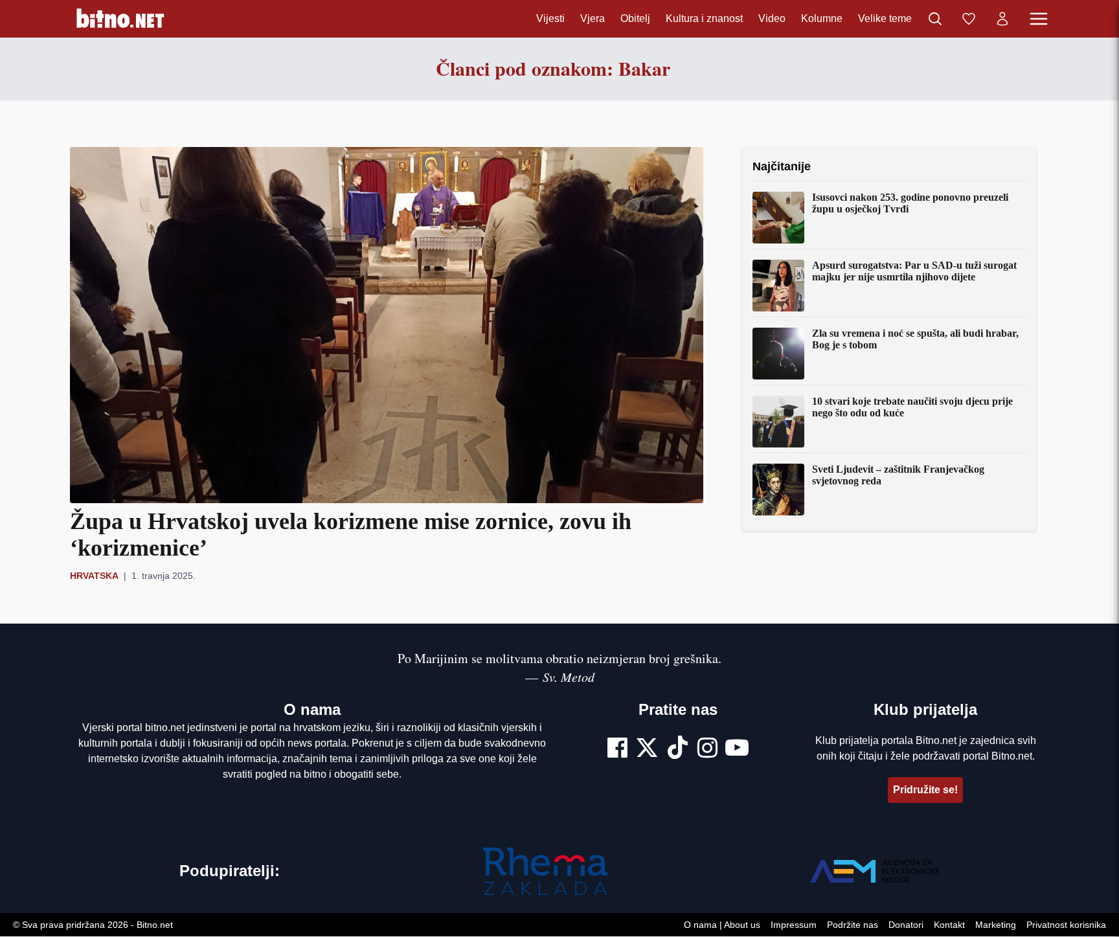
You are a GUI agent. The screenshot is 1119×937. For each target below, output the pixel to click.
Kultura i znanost (704, 18)
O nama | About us (722, 925)
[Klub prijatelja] (968, 18)
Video (772, 18)
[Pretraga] (935, 18)
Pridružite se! (925, 789)
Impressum (794, 925)
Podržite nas (852, 925)
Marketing (995, 925)
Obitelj (635, 18)
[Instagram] (707, 749)
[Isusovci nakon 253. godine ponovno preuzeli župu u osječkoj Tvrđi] (778, 217)
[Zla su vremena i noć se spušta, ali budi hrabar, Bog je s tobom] (778, 353)
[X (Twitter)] (647, 749)
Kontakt (949, 925)
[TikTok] (678, 749)
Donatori (905, 925)
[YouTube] (737, 749)
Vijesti (550, 18)
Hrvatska (94, 575)
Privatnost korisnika (1066, 925)
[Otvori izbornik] (1038, 18)
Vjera (592, 18)
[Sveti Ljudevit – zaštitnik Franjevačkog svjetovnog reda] (778, 489)
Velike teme (885, 18)
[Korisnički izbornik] (1002, 18)
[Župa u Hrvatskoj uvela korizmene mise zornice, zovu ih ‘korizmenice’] (386, 325)
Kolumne (821, 18)
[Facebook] (617, 749)
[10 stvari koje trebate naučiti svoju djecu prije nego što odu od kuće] (778, 421)
